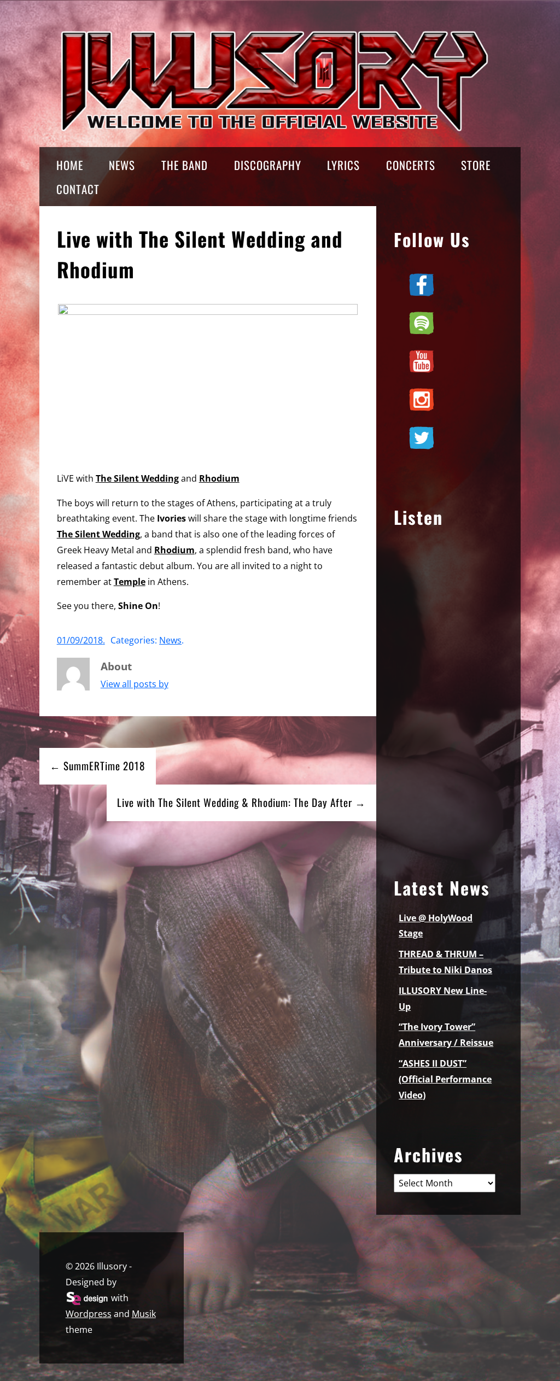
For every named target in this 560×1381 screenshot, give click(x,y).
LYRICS (343, 164)
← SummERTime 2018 (97, 766)
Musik (144, 1314)
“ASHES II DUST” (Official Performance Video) (445, 1079)
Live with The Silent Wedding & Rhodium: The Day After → (241, 802)
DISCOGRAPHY (267, 164)
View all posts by (134, 684)
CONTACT (78, 188)
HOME (69, 164)
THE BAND (184, 164)
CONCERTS (410, 164)
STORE (476, 164)
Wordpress (89, 1314)
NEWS (122, 164)
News (170, 640)
